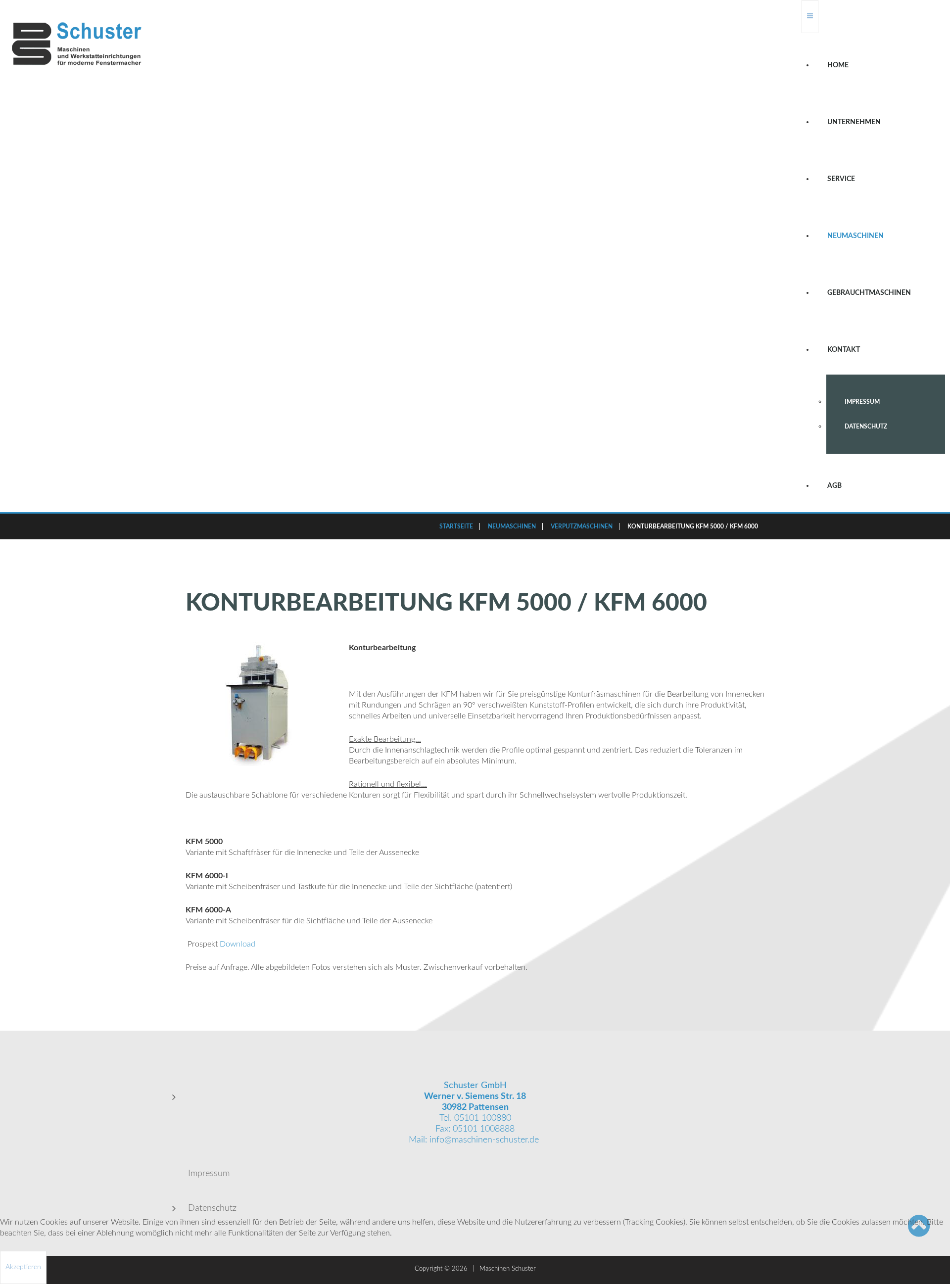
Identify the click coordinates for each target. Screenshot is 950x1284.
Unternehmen (854, 122)
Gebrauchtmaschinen (869, 292)
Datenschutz (866, 426)
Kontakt (843, 349)
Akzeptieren (23, 1267)
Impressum (862, 402)
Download (237, 944)
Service (841, 179)
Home (838, 65)
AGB (834, 485)
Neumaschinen (855, 236)
